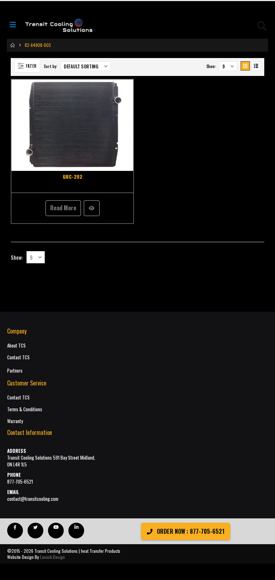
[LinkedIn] (76, 530)
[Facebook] (15, 530)
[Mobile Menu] (15, 26)
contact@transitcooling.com (32, 498)
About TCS (16, 345)
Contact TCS (18, 357)
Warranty (15, 421)
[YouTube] (56, 530)
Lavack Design (52, 557)
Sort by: (50, 66)
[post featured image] (72, 125)
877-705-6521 (20, 481)
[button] (262, 26)
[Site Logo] (59, 26)
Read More (63, 207)
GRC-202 (72, 176)
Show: (211, 66)
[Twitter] (35, 530)
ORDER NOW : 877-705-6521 (190, 531)
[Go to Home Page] (12, 45)
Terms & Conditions (24, 409)
